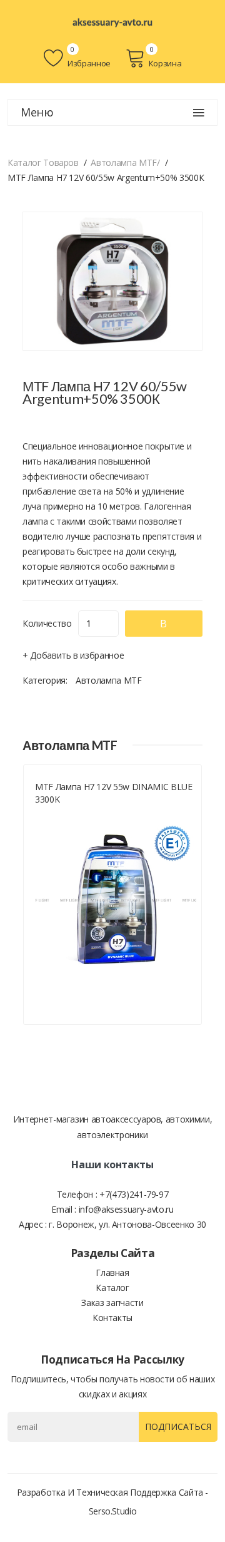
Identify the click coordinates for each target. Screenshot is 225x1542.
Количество (47, 623)
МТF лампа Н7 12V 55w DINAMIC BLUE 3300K (113, 793)
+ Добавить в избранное (73, 655)
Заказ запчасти (112, 1302)
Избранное (88, 63)
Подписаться (178, 1426)
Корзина (165, 63)
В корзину (163, 627)
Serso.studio (113, 1511)
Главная (112, 1272)
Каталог (112, 1287)
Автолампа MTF (108, 680)
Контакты (112, 1318)
